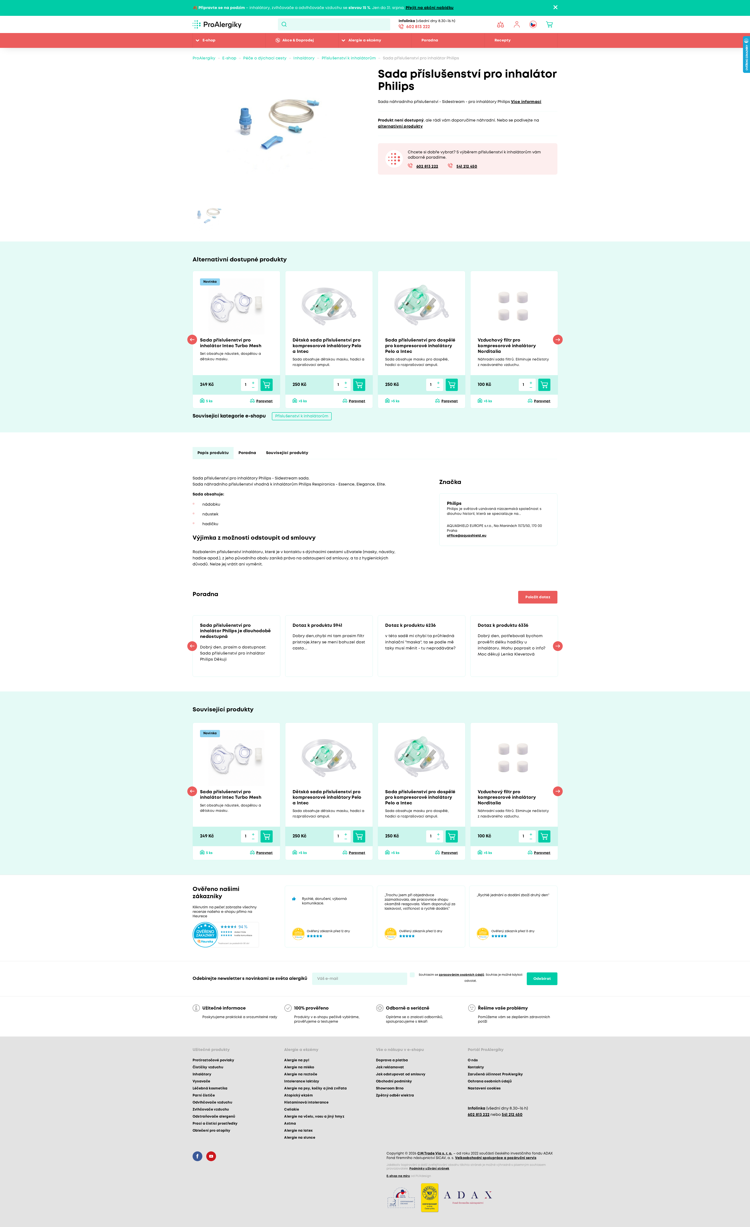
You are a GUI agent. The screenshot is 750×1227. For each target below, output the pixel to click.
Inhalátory (304, 58)
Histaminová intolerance (306, 1102)
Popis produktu (213, 453)
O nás (473, 1060)
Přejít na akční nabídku (430, 8)
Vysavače (201, 1081)
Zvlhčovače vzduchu (211, 1109)
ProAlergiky (204, 58)
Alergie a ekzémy (364, 40)
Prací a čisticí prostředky (215, 1123)
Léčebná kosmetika (210, 1088)
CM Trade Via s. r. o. (434, 1153)
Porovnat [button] (264, 401)
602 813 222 (418, 27)
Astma (290, 1123)
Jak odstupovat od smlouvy (401, 1074)
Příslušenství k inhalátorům (349, 58)
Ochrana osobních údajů (490, 1081)
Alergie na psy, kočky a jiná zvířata (315, 1088)
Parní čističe (204, 1095)
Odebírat (542, 978)
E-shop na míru (398, 1176)
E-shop (209, 40)
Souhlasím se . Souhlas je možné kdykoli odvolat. (470, 978)
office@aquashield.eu (467, 535)
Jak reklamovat (390, 1067)
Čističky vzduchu (208, 1067)
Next (558, 339)
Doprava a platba (392, 1060)
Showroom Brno (390, 1088)
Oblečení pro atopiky (211, 1130)
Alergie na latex (298, 1130)
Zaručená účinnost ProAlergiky (495, 1074)
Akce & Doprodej (298, 40)
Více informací (526, 102)
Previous (192, 339)
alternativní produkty (400, 126)
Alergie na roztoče (300, 1074)
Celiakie (291, 1109)
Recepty (503, 40)
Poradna (429, 40)
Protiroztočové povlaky (213, 1060)
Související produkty (287, 453)
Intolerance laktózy (301, 1081)
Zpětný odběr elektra (395, 1095)
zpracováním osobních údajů (461, 975)
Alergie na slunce (299, 1137)
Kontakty (476, 1067)
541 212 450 (466, 166)
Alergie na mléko (299, 1067)
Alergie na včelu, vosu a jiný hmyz (314, 1116)
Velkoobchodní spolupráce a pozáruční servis (495, 1158)
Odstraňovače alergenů (214, 1116)
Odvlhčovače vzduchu (212, 1102)
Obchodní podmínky (394, 1081)
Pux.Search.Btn (284, 24)
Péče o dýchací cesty (265, 58)
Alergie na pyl (296, 1060)
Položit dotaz (537, 597)
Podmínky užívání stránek (429, 1168)
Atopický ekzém (298, 1095)
